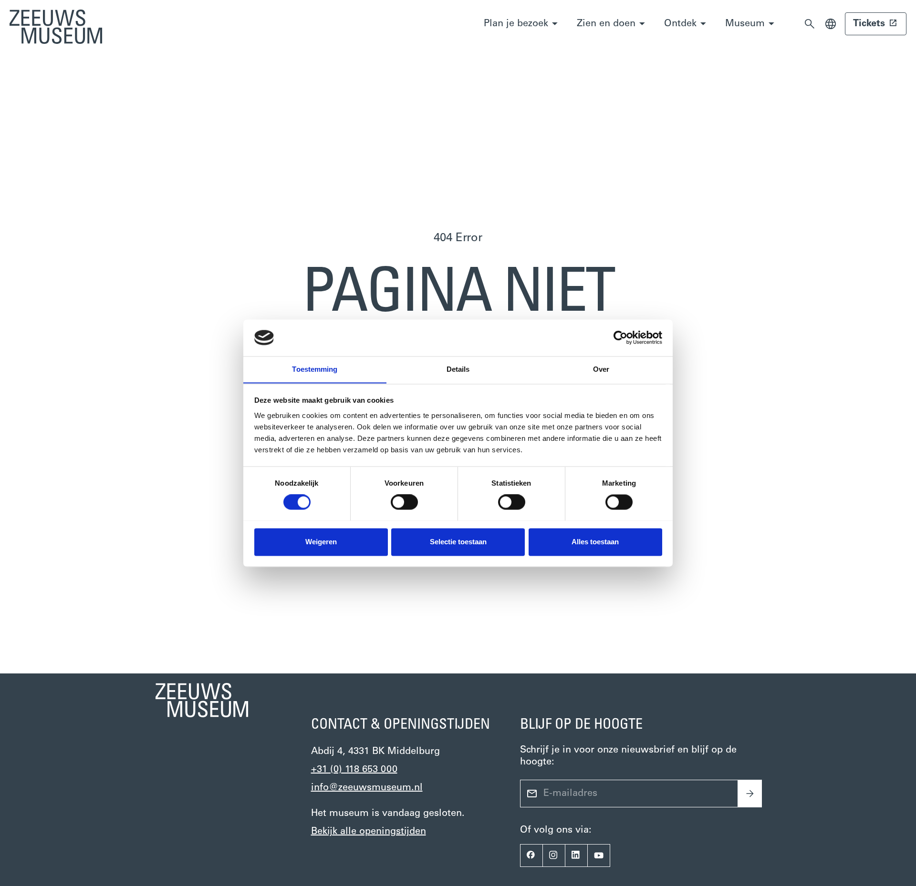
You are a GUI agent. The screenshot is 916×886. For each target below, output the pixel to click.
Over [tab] (601, 369)
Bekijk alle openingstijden (368, 831)
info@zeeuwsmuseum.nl (367, 788)
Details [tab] (458, 369)
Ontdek (680, 24)
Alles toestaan (595, 542)
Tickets (869, 24)
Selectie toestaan (458, 542)
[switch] (404, 501)
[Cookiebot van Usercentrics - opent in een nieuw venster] (620, 337)
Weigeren (321, 542)
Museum (745, 24)
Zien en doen (606, 24)
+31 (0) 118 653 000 (354, 769)
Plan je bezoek (516, 24)
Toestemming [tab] (314, 369)
